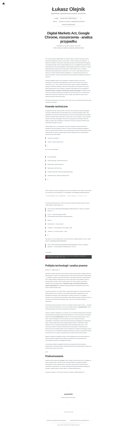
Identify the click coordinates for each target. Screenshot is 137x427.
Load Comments (68, 412)
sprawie (87, 360)
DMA (55, 47)
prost (62, 190)
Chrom (58, 128)
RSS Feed (69, 424)
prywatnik (68, 394)
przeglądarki (65, 47)
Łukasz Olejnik (68, 9)
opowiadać (62, 360)
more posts (66, 397)
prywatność (71, 47)
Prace (55, 21)
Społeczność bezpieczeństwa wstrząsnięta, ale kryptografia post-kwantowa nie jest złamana (57, 420)
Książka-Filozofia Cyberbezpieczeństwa (72, 21)
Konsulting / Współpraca (68, 18)
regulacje (59, 47)
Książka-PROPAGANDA (68, 24)
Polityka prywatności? (75, 424)
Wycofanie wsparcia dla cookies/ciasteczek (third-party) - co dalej (81, 420)
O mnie (56, 18)
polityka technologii (79, 47)
